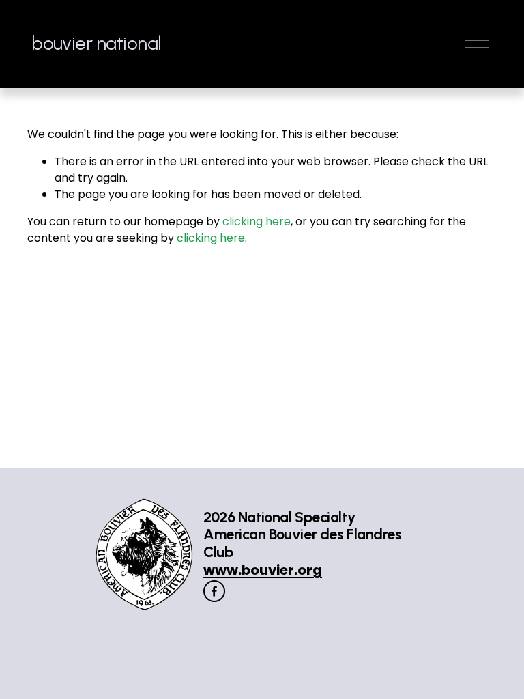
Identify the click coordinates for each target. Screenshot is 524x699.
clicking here (256, 221)
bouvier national (96, 43)
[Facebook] (214, 591)
